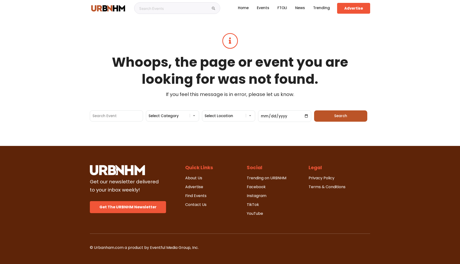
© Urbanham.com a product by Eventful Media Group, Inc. (144, 247)
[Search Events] (213, 8)
